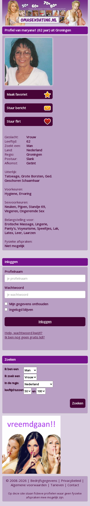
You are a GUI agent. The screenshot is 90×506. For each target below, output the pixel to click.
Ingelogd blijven (20, 309)
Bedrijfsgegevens (43, 480)
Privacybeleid (71, 480)
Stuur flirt (14, 121)
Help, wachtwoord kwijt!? (23, 333)
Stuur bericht (16, 108)
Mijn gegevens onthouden (27, 304)
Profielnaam (14, 271)
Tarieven (57, 485)
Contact (73, 485)
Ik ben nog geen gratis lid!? (25, 337)
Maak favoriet (17, 94)
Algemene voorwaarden (29, 485)
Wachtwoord (14, 287)
